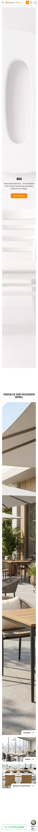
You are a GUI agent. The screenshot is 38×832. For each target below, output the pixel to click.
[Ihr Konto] (31, 2)
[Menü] (3, 2)
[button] (14, 827)
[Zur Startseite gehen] (15, 2)
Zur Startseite (19, 196)
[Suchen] (27, 2)
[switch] (33, 829)
